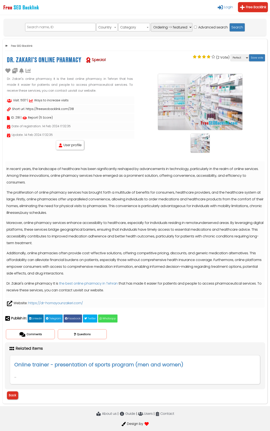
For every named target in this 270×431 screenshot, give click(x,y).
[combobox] (106, 27)
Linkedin (36, 318)
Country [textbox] (105, 27)
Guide (129, 413)
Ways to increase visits (51, 100)
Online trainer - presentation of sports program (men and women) (98, 364)
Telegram (55, 318)
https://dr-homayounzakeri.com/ (55, 303)
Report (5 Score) (40, 117)
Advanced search (213, 27)
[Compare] (15, 70)
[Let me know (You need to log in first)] (21, 70)
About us (109, 413)
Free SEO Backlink (21, 46)
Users (148, 413)
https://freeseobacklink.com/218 (50, 109)
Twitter (91, 318)
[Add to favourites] (8, 70)
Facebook (74, 318)
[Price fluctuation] (28, 70)
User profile (72, 145)
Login (228, 7)
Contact (166, 413)
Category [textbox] (128, 27)
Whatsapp (109, 318)
